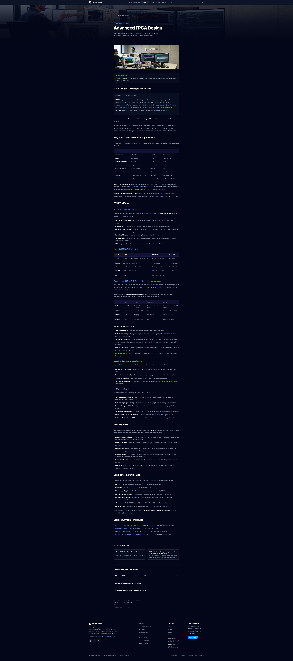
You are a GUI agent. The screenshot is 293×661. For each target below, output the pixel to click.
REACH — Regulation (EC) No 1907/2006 (128, 531)
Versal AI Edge (160, 411)
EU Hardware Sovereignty (144, 626)
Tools (157, 2)
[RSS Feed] (98, 640)
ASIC (164, 151)
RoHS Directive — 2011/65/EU (124, 528)
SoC (161, 196)
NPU (155, 175)
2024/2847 (136, 497)
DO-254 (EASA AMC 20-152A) (122, 607)
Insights (164, 2)
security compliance (169, 334)
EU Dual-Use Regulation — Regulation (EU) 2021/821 (132, 535)
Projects (152, 2)
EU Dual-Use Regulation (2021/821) (123, 603)
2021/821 (135, 491)
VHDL (156, 213)
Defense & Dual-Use (143, 643)
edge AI (128, 110)
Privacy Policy (174, 655)
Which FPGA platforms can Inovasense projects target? (131, 590)
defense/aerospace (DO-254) (143, 186)
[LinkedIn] (90, 640)
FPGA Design (141, 629)
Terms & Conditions (199, 655)
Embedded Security (143, 632)
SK (202, 2)
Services (144, 2)
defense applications (165, 107)
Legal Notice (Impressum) (186, 655)
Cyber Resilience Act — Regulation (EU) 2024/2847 (132, 525)
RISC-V (153, 270)
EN (199, 2)
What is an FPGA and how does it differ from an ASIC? (130, 576)
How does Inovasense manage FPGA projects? (128, 583)
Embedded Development (144, 635)
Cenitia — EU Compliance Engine (108, 636)
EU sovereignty (120, 353)
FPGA (138, 119)
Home (115, 15)
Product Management (134, 2)
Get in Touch (192, 637)
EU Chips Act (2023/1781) (121, 605)
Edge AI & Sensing (142, 637)
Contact (170, 2)
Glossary (170, 635)
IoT (177, 305)
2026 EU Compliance (143, 640)
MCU (156, 196)
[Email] (94, 640)
